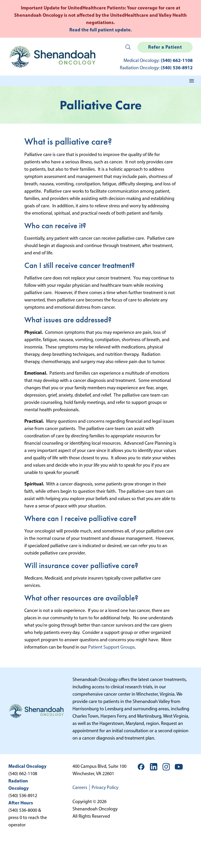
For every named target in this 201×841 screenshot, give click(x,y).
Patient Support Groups (111, 647)
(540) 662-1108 (177, 60)
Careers (79, 787)
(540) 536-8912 (177, 68)
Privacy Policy (105, 787)
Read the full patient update (100, 30)
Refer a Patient (165, 47)
